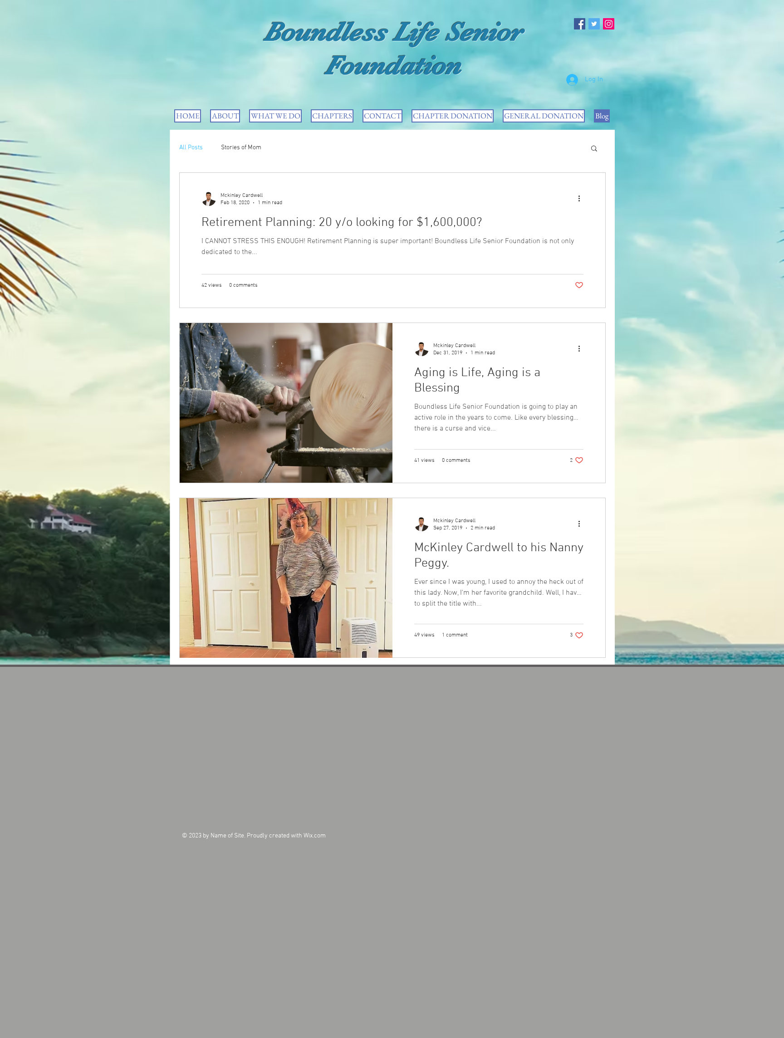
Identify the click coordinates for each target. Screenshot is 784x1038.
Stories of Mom (241, 148)
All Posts (191, 148)
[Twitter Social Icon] (594, 23)
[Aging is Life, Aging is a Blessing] (286, 403)
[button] (594, 149)
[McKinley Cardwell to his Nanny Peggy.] (286, 578)
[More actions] (582, 198)
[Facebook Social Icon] (579, 23)
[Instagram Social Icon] (608, 23)
